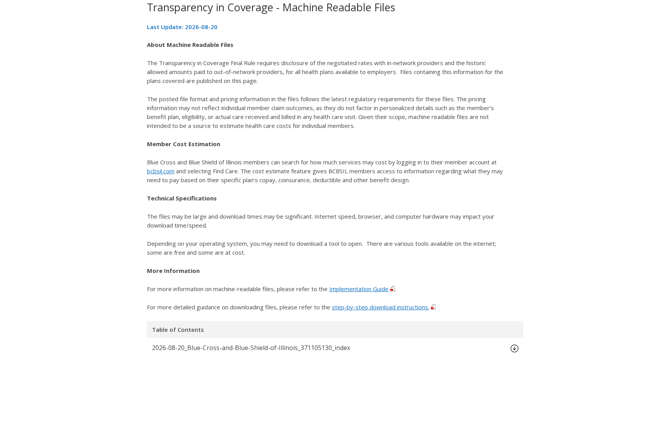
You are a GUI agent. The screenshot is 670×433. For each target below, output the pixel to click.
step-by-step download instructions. (380, 307)
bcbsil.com (160, 171)
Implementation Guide (359, 289)
